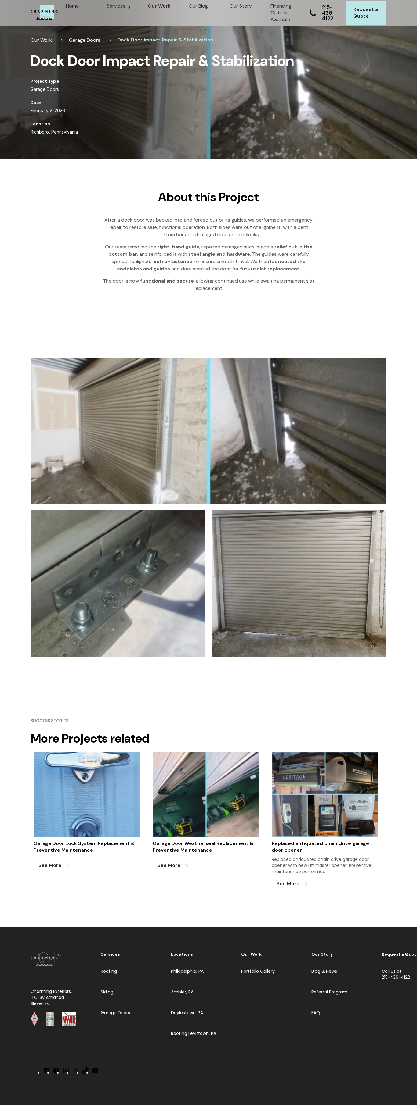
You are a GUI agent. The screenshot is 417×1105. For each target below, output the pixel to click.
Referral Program (329, 992)
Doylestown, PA (187, 1013)
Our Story (241, 6)
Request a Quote (365, 12)
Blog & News (324, 971)
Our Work (159, 6)
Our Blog (198, 6)
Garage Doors (84, 40)
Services (116, 6)
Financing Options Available (280, 13)
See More (54, 865)
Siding (107, 992)
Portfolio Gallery (258, 971)
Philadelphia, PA (187, 971)
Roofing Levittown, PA (193, 1033)
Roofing (109, 971)
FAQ (315, 1013)
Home (72, 6)
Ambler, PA (182, 992)
